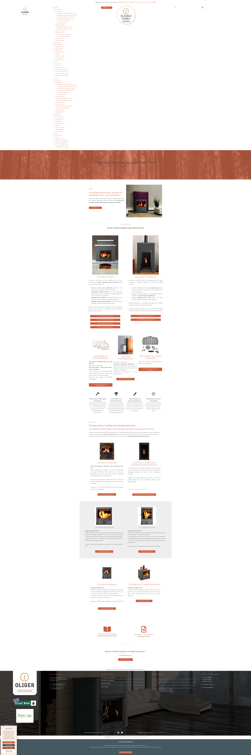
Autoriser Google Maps (125, 752)
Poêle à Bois (59, 82)
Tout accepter (8, 742)
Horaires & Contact (60, 67)
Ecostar (136, 546)
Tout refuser (9, 745)
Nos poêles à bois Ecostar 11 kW (65, 90)
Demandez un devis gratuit (143, 634)
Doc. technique (58, 63)
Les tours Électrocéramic (63, 36)
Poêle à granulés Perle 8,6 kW (64, 28)
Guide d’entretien (60, 58)
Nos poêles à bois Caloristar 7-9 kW (66, 88)
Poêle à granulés (60, 25)
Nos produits (57, 80)
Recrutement (59, 60)
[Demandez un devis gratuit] (144, 629)
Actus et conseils (60, 56)
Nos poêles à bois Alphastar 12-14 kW (66, 84)
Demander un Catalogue (62, 69)
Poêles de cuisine (60, 30)
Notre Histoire (57, 44)
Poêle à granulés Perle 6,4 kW (65, 27)
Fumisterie (57, 42)
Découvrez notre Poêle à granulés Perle (138, 489)
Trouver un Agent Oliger (62, 73)
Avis (57, 61)
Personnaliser (8, 747)
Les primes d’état (60, 52)
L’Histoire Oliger (60, 46)
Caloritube (99, 487)
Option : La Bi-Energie (63, 92)
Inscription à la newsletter (62, 75)
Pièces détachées (60, 40)
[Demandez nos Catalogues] (107, 629)
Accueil (56, 79)
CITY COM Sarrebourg (159, 732)
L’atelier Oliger (59, 48)
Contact (56, 65)
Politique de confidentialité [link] (9, 751)
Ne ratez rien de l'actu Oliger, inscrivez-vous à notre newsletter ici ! (125, 669)
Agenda (58, 54)
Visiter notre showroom (62, 71)
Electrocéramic (59, 32)
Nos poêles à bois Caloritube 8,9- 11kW (67, 86)
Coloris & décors (60, 38)
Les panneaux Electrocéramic (65, 34)
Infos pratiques (58, 50)
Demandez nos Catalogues (107, 634)
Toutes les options (62, 94)
